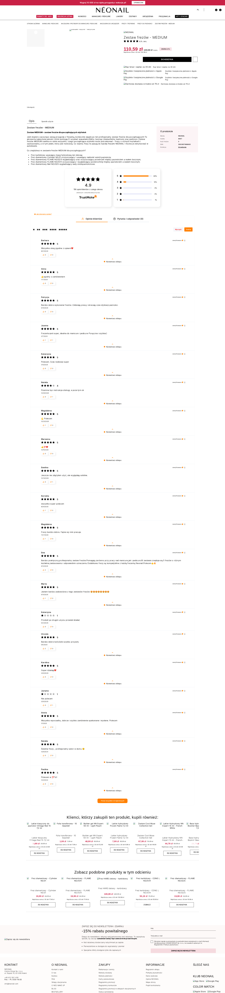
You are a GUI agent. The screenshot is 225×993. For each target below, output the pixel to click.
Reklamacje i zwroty (106, 969)
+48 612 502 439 (11, 977)
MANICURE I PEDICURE (50, 23)
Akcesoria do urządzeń (109, 23)
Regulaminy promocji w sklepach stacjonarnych (117, 989)
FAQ (53, 979)
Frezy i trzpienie (128, 23)
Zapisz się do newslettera (183, 951)
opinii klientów (88, 189)
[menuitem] (44, 17)
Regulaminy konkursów (108, 985)
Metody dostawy (105, 973)
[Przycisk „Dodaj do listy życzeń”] (195, 59)
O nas (54, 973)
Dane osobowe (152, 976)
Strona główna (33, 23)
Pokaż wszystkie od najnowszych (112, 801)
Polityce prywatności (171, 945)
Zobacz (147, 905)
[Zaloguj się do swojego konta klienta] (211, 9)
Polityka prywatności (154, 973)
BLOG (54, 989)
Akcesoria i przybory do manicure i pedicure (79, 23)
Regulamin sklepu (152, 969)
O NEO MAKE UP (58, 985)
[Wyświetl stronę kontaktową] (10, 9)
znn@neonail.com (11, 984)
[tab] (31, 121)
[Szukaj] (207, 9)
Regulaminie (158, 945)
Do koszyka (167, 59)
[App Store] (198, 981)
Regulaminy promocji (107, 982)
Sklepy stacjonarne (59, 982)
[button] (44, 2)
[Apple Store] (199, 991)
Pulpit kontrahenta (153, 985)
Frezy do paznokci (144, 23)
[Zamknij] (219, 2)
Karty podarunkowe (106, 979)
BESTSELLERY (57, 992)
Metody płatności (105, 976)
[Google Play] (212, 981)
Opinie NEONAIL (152, 979)
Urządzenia (182, 147)
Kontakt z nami (57, 969)
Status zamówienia (106, 992)
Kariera (54, 976)
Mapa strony (151, 982)
